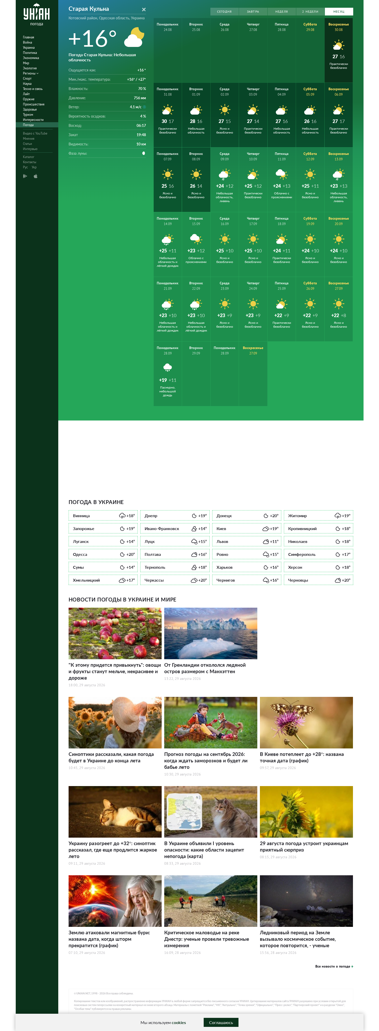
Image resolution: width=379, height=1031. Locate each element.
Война (27, 42)
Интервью (30, 149)
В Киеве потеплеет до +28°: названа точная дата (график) (302, 757)
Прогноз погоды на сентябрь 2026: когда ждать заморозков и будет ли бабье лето (206, 760)
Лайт (26, 94)
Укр (34, 167)
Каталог (28, 157)
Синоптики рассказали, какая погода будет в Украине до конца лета (111, 757)
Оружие (29, 99)
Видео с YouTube (35, 133)
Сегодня (224, 11)
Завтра (253, 11)
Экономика (31, 58)
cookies (179, 1022)
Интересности (33, 120)
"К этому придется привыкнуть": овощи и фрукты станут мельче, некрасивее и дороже (115, 671)
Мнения (28, 138)
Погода (28, 125)
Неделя (281, 11)
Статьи (27, 144)
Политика (30, 53)
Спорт (27, 78)
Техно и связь (33, 89)
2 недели (310, 11)
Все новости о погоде (332, 966)
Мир (26, 63)
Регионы (29, 73)
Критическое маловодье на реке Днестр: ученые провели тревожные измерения (206, 938)
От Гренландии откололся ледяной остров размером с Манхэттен (205, 668)
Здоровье (30, 109)
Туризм (28, 114)
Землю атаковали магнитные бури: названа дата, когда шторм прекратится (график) (109, 938)
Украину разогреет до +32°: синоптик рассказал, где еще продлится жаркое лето (113, 849)
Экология (30, 68)
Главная (28, 37)
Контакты (29, 162)
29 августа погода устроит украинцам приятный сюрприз (304, 846)
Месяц (338, 11)
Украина (29, 47)
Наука (27, 83)
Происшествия (33, 104)
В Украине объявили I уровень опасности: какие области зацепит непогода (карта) (204, 849)
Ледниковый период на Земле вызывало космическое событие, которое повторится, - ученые (298, 938)
